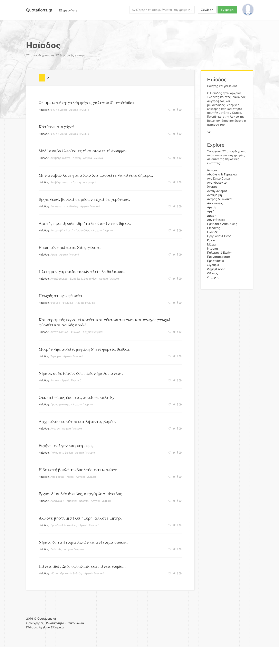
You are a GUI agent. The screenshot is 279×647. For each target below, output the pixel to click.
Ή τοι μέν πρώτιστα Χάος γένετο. (70, 247)
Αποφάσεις (57, 476)
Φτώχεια (67, 302)
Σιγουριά (55, 356)
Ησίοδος (44, 109)
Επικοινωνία (75, 623)
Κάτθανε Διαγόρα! (56, 126)
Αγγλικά (44, 627)
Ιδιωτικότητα (55, 623)
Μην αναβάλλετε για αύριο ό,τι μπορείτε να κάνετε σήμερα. (96, 175)
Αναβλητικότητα (60, 158)
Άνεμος (55, 428)
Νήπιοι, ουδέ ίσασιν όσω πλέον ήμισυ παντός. (81, 373)
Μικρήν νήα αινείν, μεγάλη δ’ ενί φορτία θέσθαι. (84, 349)
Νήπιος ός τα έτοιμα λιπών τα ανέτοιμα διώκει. (83, 542)
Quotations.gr (39, 10)
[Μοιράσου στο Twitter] (173, 109)
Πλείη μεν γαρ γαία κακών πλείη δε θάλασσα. (82, 271)
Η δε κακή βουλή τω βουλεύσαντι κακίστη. (78, 469)
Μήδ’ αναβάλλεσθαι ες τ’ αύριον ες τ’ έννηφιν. (83, 151)
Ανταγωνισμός (59, 332)
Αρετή (69, 230)
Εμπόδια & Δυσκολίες (83, 278)
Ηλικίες (73, 206)
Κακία (70, 476)
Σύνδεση (207, 9)
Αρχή (53, 254)
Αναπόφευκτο (59, 278)
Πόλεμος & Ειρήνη (61, 452)
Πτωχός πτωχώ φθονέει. (61, 295)
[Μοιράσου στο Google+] (180, 109)
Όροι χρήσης (35, 623)
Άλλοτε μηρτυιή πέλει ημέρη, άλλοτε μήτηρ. (80, 518)
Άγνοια (54, 380)
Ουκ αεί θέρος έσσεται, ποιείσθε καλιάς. (76, 397)
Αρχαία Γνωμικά (79, 109)
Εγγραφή (227, 9)
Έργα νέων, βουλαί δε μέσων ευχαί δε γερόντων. (84, 199)
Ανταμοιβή (56, 230)
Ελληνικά (57, 627)
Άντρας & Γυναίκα (219, 199)
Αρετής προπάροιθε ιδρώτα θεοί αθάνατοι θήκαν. (85, 223)
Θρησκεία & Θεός (71, 573)
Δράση (77, 158)
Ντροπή (83, 500)
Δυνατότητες (58, 206)
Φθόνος (55, 302)
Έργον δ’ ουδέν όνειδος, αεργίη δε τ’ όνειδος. (81, 493)
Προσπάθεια (83, 230)
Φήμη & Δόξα (58, 109)
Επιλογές (56, 549)
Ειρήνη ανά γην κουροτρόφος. (66, 445)
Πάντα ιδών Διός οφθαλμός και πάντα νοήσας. (82, 566)
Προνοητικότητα (60, 404)
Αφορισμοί (89, 182)
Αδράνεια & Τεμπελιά (63, 500)
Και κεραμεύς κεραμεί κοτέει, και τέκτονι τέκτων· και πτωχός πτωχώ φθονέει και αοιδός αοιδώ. (104, 322)
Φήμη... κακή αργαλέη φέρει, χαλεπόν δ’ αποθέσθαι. (87, 102)
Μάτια (54, 573)
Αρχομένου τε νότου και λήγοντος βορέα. (77, 421)
